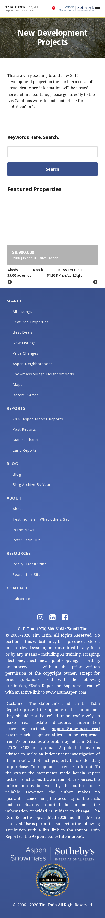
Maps (17, 384)
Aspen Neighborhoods (33, 363)
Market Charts (25, 439)
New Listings (24, 342)
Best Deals (22, 332)
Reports (16, 408)
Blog (12, 463)
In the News (23, 529)
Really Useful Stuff (29, 564)
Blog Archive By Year (32, 484)
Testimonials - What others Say (41, 519)
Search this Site (27, 574)
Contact (17, 588)
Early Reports (25, 450)
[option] (52, 238)
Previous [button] (9, 282)
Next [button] (95, 282)
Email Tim (77, 629)
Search (15, 301)
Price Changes (25, 353)
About (14, 498)
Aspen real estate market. (58, 836)
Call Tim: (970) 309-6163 (41, 629)
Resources (19, 553)
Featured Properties (31, 322)
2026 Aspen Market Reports (38, 419)
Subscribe (21, 598)
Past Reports (24, 429)
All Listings (22, 311)
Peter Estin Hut (26, 540)
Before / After (25, 395)
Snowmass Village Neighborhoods (43, 374)
